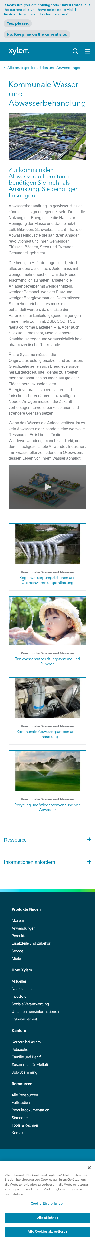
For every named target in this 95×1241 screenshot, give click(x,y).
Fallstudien (21, 1102)
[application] (47, 487)
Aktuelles (19, 981)
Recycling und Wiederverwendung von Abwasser (47, 807)
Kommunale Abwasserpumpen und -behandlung (47, 734)
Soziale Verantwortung (30, 1004)
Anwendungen (23, 928)
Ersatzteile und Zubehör (31, 943)
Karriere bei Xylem (26, 1042)
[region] (47, 1201)
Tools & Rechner (25, 1125)
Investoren (20, 996)
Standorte (20, 1117)
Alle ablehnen (47, 1217)
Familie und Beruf (26, 1057)
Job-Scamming (24, 1072)
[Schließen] (89, 1167)
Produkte (19, 935)
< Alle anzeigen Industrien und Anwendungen (42, 67)
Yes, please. (18, 23)
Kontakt (18, 1132)
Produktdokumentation (30, 1110)
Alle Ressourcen (25, 1095)
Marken (18, 920)
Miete (16, 958)
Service (17, 951)
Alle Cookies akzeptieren (47, 1231)
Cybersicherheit (24, 1019)
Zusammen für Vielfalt (30, 1064)
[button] (47, 486)
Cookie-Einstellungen (48, 1203)
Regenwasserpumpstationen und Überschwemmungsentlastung (47, 580)
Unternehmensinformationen (35, 1011)
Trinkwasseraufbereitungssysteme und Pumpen (47, 661)
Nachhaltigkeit (24, 988)
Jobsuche (20, 1049)
